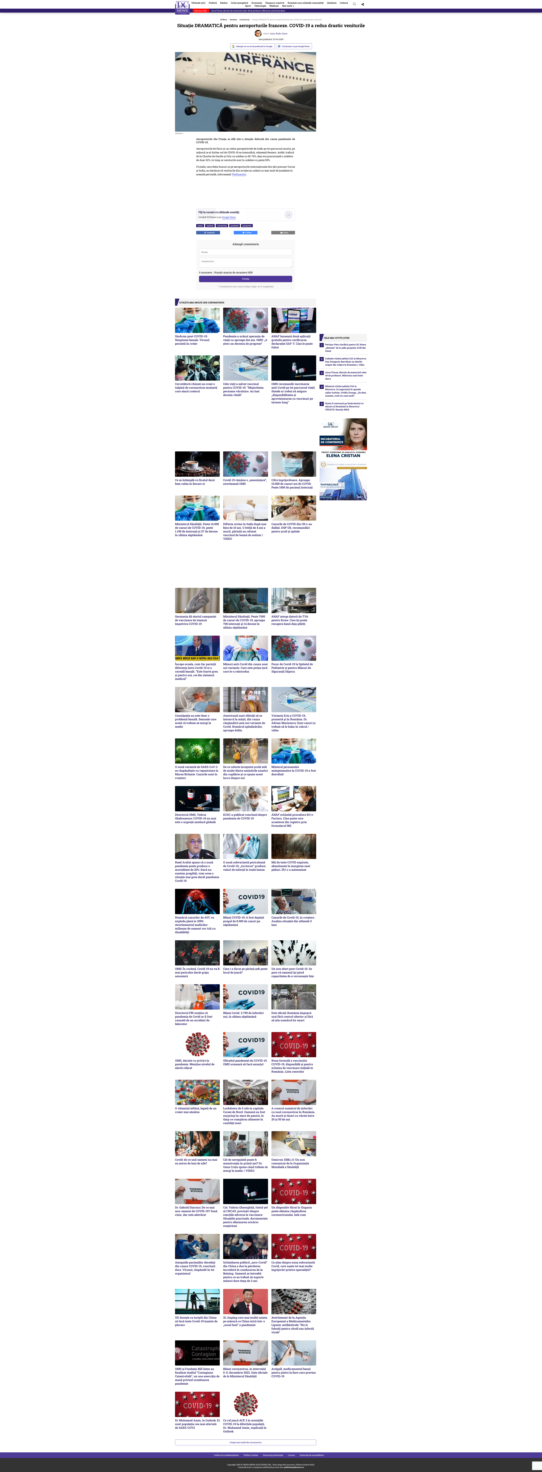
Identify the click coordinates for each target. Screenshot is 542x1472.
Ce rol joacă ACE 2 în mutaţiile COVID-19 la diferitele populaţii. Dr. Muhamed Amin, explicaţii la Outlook (244, 1425)
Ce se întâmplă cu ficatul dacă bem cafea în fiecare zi (195, 481)
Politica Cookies (250, 1455)
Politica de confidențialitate (226, 1455)
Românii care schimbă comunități (306, 2)
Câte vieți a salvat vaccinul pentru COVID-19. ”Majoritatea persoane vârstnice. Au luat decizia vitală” (243, 389)
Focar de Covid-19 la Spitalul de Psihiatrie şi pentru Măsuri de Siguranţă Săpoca (292, 667)
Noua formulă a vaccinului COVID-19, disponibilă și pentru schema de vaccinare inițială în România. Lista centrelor (292, 1066)
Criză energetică (239, 2)
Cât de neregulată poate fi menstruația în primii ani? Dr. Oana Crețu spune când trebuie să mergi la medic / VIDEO (245, 1165)
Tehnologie (260, 5)
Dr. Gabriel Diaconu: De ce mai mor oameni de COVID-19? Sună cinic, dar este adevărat (196, 1211)
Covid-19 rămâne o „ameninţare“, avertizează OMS (245, 481)
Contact (291, 1455)
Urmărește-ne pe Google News (296, 46)
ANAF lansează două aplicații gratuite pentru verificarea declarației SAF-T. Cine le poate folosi (292, 341)
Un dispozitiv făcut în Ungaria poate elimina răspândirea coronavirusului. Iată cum (291, 1211)
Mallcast (274, 5)
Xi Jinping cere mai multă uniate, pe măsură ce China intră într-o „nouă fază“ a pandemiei (245, 1321)
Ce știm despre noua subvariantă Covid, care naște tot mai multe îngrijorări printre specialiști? (293, 1266)
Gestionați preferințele (273, 1455)
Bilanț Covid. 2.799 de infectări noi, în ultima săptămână (243, 1014)
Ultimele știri (198, 2)
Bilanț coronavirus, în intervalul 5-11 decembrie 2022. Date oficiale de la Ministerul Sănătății (245, 1372)
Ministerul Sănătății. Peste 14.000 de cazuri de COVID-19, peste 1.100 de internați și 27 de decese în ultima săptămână (197, 529)
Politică (213, 2)
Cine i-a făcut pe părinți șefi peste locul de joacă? (245, 970)
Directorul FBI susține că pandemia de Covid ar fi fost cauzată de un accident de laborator (193, 1018)
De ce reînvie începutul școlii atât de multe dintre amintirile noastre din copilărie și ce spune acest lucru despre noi (245, 772)
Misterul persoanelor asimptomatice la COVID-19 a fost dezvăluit (293, 770)
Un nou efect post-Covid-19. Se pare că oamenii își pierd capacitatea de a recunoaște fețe (292, 972)
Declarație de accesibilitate (312, 1455)
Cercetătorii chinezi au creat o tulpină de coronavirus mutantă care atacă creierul (196, 387)
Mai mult (288, 5)
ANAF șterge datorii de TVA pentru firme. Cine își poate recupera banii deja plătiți (289, 620)
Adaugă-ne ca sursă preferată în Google (254, 46)
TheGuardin (239, 174)
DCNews (182, 8)
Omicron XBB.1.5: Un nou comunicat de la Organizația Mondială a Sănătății (290, 1163)
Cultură (344, 2)
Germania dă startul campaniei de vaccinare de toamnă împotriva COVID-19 (195, 620)
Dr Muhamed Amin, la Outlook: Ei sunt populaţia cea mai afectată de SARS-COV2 (197, 1423)
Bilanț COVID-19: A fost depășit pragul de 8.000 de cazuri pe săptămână (243, 921)
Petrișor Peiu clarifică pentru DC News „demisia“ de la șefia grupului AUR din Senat (345, 347)
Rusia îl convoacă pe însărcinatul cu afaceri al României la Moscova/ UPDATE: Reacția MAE (344, 406)
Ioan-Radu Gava (278, 33)
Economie (257, 2)
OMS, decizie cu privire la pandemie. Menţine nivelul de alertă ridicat (194, 1064)
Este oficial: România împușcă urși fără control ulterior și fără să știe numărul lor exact (292, 1016)
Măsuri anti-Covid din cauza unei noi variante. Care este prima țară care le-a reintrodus (245, 667)
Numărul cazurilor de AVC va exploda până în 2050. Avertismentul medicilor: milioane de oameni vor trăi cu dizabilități (195, 925)
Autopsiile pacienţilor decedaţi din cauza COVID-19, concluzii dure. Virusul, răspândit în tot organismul (195, 1268)
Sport (248, 5)
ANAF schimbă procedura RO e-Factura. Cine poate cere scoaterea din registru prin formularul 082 (292, 820)
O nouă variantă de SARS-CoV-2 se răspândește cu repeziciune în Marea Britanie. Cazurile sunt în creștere (196, 772)
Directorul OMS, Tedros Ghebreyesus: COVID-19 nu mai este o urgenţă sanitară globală (195, 818)
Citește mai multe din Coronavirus (246, 1442)
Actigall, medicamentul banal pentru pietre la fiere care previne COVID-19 (293, 1372)
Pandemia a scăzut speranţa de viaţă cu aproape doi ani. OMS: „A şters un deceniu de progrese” (245, 339)
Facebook (210, 232)
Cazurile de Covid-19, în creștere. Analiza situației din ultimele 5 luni (293, 921)
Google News (229, 217)
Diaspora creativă (274, 2)
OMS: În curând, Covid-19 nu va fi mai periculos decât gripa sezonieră (197, 972)
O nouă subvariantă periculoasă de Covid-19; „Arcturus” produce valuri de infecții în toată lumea (244, 865)
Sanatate (233, 19)
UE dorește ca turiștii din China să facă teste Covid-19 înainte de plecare (196, 1321)
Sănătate (331, 2)
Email (285, 232)
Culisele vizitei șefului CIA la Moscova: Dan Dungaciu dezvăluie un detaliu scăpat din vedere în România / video (346, 361)
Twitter (248, 232)
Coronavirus (245, 19)
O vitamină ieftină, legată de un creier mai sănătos (196, 1110)
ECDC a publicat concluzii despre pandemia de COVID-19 (245, 816)
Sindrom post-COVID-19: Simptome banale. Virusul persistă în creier (192, 339)
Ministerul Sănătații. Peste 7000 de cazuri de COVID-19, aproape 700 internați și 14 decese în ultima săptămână (244, 622)
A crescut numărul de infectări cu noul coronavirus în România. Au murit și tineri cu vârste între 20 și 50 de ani (293, 1113)
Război (224, 2)
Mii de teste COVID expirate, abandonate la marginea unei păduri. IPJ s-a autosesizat (290, 865)
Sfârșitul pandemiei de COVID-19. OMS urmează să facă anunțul (245, 1062)
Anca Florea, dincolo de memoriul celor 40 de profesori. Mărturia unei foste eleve (248, 10)
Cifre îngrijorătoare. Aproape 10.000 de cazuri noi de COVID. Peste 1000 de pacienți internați (292, 483)
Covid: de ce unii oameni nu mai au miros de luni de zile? (196, 1161)
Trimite (245, 279)
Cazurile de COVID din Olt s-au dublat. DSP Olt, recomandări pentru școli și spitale (291, 527)
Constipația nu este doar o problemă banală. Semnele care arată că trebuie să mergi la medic (195, 721)
